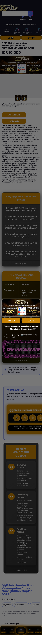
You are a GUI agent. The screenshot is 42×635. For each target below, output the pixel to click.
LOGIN (31, 320)
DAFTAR (11, 320)
